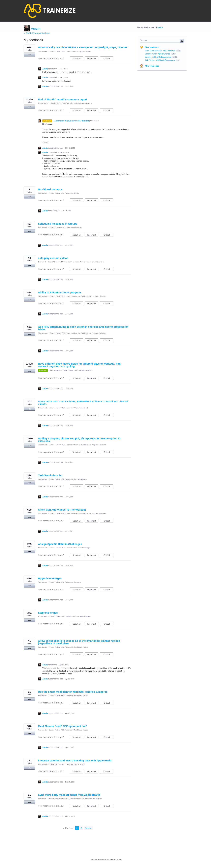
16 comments (43, 764)
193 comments (55, 370)
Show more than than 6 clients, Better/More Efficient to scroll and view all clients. (83, 403)
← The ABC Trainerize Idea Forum (37, 33)
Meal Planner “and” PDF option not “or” (62, 726)
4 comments (42, 479)
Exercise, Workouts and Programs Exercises (88, 262)
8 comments (42, 647)
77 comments (43, 227)
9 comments (42, 582)
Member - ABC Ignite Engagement (158, 57)
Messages (78, 227)
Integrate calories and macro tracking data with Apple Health (75, 760)
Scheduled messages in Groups (57, 223)
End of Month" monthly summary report (62, 99)
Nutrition (76, 193)
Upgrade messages (50, 578)
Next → (88, 828)
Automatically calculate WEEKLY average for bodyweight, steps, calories (82, 47)
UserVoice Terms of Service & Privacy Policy (105, 859)
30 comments (43, 513)
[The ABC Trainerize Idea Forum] (50, 11)
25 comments (43, 333)
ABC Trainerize (152, 66)
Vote (29, 55)
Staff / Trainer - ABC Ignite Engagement (160, 60)
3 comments (42, 695)
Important (92, 58)
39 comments (43, 51)
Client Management (81, 408)
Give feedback (152, 47)
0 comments (42, 193)
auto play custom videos (53, 258)
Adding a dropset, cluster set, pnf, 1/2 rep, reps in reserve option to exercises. (79, 439)
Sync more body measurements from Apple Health (69, 794)
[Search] (182, 41)
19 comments (43, 548)
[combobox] (160, 41)
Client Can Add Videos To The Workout (62, 509)
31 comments (43, 445)
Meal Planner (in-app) (80, 647)
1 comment (42, 262)
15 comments (43, 408)
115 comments (43, 103)
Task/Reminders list (50, 475)
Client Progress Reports (82, 51)
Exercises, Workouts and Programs (89, 798)
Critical (108, 58)
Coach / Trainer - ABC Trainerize (61, 51)
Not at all (77, 58)
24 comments (43, 296)
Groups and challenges (82, 548)
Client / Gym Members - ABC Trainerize (63, 764)
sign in (160, 27)
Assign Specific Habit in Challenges (60, 544)
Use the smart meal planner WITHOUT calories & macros (73, 691)
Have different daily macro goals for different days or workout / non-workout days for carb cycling (79, 365)
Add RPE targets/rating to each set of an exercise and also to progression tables (83, 328)
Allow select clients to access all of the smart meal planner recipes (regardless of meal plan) (79, 642)
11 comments (42, 616)
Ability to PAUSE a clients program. (60, 292)
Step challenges (48, 612)
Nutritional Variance (50, 189)
